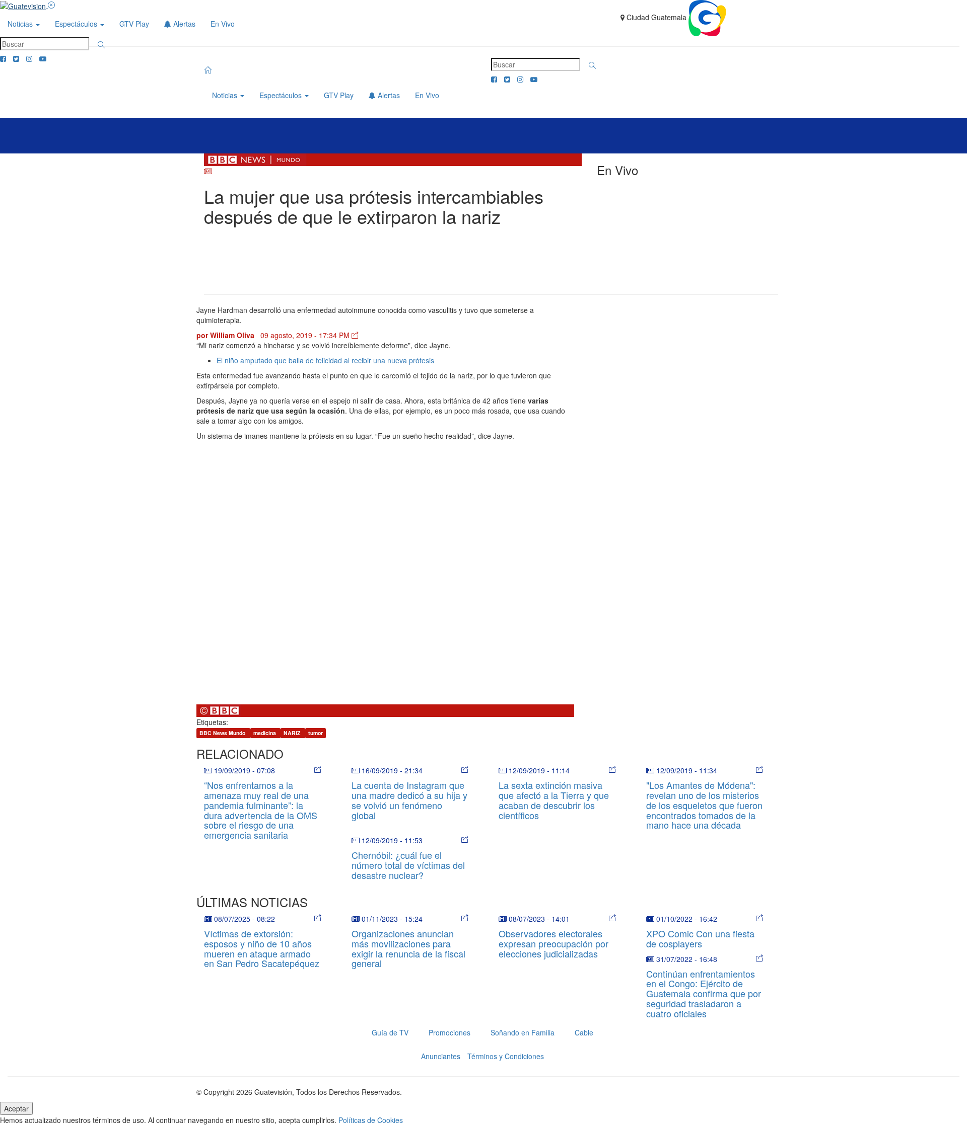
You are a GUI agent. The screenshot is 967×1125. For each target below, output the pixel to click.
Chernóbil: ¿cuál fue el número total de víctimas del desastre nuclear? (408, 864)
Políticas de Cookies (370, 1120)
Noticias (21, 24)
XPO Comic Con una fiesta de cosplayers (700, 938)
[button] (101, 44)
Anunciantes (440, 1056)
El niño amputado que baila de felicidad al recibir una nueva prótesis (325, 360)
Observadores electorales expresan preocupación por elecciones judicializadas (553, 943)
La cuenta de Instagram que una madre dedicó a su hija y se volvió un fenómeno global (409, 799)
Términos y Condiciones (505, 1056)
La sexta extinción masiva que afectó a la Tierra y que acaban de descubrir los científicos (554, 799)
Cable (584, 1032)
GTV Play (134, 24)
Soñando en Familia (523, 1032)
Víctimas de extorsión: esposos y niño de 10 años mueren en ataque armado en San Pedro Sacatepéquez (261, 948)
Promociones (449, 1032)
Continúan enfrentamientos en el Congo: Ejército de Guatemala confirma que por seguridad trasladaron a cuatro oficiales (703, 993)
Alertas (183, 24)
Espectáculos (77, 24)
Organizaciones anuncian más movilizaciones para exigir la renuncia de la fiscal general (408, 948)
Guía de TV (390, 1032)
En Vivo (223, 24)
